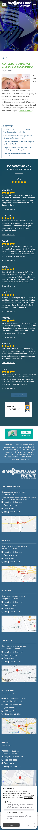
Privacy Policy (28, 797)
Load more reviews (19, 395)
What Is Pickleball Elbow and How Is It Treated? (16, 155)
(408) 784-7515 (10, 555)
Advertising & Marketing (15, 812)
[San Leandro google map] (19, 673)
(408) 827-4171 (10, 508)
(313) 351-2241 (12, 512)
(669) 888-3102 (10, 605)
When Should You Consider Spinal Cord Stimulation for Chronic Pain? (17, 137)
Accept (11, 825)
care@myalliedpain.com (13, 502)
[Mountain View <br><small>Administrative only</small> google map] (19, 726)
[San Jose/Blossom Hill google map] (19, 524)
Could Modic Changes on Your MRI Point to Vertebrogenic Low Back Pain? (19, 131)
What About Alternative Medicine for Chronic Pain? (17, 65)
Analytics (10, 802)
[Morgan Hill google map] (19, 624)
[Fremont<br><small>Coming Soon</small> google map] (19, 778)
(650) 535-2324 (10, 707)
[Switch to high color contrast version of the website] (4, 4)
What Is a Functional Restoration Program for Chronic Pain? (18, 143)
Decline (27, 825)
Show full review (8, 209)
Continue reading (26, 111)
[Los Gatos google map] (19, 574)
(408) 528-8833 (10, 505)
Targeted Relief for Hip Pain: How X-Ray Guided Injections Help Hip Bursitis (17, 149)
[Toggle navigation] (34, 4)
